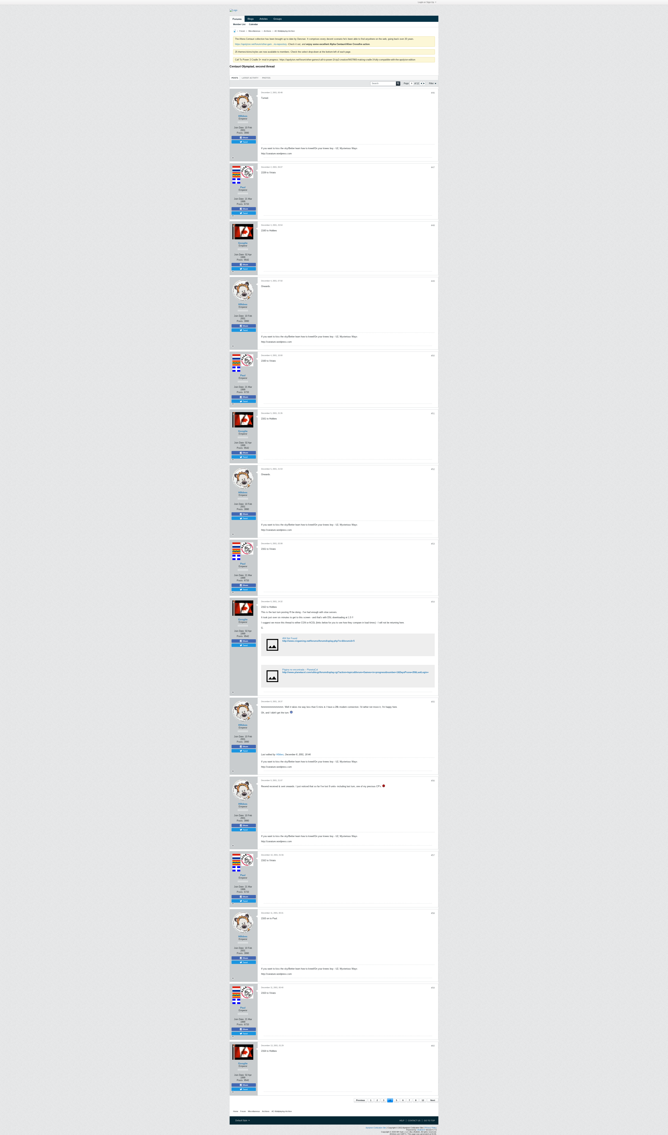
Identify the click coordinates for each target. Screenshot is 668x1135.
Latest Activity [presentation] (250, 78)
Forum (242, 31)
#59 (433, 988)
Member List (239, 24)
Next (432, 1100)
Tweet (245, 141)
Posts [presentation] (235, 78)
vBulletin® (421, 1130)
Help (401, 1120)
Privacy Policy (431, 1128)
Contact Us (414, 1120)
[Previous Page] (421, 83)
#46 (433, 93)
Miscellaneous (254, 31)
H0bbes (242, 116)
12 (423, 1100)
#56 (433, 780)
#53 (433, 544)
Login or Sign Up (426, 2)
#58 (433, 913)
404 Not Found (289, 638)
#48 (433, 225)
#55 (433, 702)
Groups (277, 18)
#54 (433, 602)
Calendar (253, 24)
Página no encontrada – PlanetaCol (300, 669)
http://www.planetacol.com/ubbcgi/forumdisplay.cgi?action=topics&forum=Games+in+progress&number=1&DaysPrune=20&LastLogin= (355, 672)
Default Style (241, 1120)
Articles (264, 18)
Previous (360, 1100)
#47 (433, 167)
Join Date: (239, 127)
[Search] (398, 83)
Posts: (240, 133)
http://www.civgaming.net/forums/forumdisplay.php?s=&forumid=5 (318, 641)
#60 (433, 1046)
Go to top (429, 1120)
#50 (433, 355)
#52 (433, 469)
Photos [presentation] (266, 78)
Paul (242, 187)
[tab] (235, 77)
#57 (433, 855)
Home (235, 1111)
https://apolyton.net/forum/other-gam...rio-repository (261, 44)
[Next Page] (424, 83)
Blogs (251, 18)
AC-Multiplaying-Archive (285, 31)
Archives (267, 31)
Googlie (243, 243)
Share (245, 138)
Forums (237, 19)
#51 (433, 413)
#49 (433, 281)
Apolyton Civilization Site (376, 1128)
